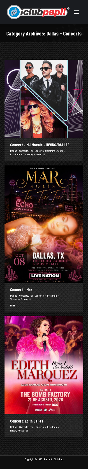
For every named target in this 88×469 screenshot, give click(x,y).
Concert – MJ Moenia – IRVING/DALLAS (39, 144)
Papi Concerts (37, 151)
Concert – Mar (21, 289)
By (15, 154)
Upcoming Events (54, 151)
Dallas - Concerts (19, 151)
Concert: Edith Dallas (26, 420)
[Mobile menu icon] (76, 12)
